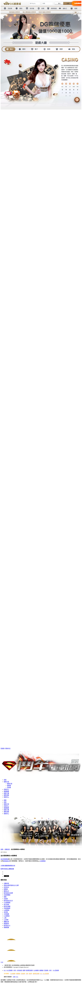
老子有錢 (6, 904)
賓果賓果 (6, 927)
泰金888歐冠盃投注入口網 (11, 885)
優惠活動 (6, 795)
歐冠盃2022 (7, 925)
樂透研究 (6, 923)
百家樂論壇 (7, 908)
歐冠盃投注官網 (8, 893)
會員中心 (6, 789)
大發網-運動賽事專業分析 (8, 865)
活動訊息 (7, 849)
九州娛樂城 (7, 902)
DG (5, 970)
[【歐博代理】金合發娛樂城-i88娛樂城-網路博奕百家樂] (41, 775)
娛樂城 (9, 785)
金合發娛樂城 (4, 859)
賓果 (5, 896)
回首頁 (2, 748)
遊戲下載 (6, 793)
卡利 (14, 970)
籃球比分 (6, 891)
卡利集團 (6, 914)
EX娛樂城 (6, 916)
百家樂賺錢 (7, 895)
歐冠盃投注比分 (8, 900)
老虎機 (6, 912)
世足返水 (6, 887)
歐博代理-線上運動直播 (7, 868)
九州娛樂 (36, 970)
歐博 (24, 970)
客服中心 (6, 797)
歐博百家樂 (29, 970)
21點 (5, 917)
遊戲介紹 (6, 781)
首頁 (5, 779)
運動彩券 (6, 921)
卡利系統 (19, 970)
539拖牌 (6, 919)
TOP (2, 962)
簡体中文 (7, 748)
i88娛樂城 (42, 861)
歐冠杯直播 (7, 906)
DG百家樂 (9, 970)
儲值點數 (6, 791)
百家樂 (9, 787)
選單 (5, 800)
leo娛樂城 (6, 910)
